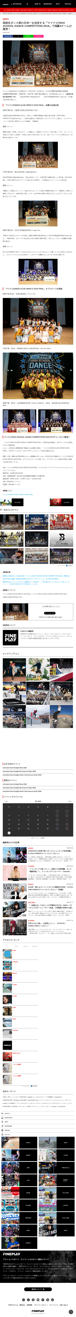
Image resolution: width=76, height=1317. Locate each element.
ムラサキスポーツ (39, 1097)
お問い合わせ (64, 1305)
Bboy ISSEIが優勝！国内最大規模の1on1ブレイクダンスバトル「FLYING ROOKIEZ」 (31, 579)
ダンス (38, 1103)
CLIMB (22, 10)
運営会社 (22, 1305)
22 (57, 824)
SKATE (9, 10)
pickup (54, 1106)
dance (6, 19)
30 (67, 828)
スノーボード (66, 1100)
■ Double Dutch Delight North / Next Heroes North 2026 (22, 775)
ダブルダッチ (56, 1103)
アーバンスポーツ (45, 1100)
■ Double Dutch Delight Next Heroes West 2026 (19, 771)
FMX (36, 10)
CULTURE (65, 10)
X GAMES (12, 1103)
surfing (5, 1103)
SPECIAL (68, 4)
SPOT (58, 4)
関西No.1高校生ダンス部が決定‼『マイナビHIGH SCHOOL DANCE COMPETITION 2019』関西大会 (36, 576)
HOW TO (38, 4)
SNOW (49, 10)
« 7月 (6, 801)
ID (27, 4)
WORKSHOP (48, 4)
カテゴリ (7, 1134)
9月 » (70, 801)
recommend (61, 1106)
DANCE (17, 10)
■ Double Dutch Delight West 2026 (15, 768)
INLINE (60, 10)
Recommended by (61, 565)
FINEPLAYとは (13, 1305)
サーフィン (35, 1106)
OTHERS (71, 10)
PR (9, 1097)
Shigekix (30, 1097)
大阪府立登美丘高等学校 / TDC (12, 597)
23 (67, 824)
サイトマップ (53, 1305)
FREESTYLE (30, 10)
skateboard (57, 1097)
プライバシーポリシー (41, 1305)
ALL (5, 10)
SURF (13, 10)
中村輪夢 (50, 1097)
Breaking (16, 1100)
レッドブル (15, 1097)
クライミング (66, 1103)
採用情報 (29, 1305)
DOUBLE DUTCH (42, 10)
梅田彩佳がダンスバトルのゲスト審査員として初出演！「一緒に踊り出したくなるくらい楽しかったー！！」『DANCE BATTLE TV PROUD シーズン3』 (36, 583)
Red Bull (14, 1106)
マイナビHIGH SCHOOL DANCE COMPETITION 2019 (49, 594)
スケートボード (46, 1106)
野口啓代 (24, 1100)
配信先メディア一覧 (38, 1289)
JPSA (4, 1097)
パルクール (56, 1100)
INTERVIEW (17, 4)
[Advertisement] (22, 748)
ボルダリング (46, 1103)
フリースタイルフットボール (26, 1103)
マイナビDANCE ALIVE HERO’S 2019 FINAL (18, 494)
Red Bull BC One (33, 1100)
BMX (25, 10)
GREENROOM (7, 1100)
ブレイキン (22, 1106)
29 (57, 828)
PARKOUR (55, 10)
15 (57, 820)
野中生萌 (23, 1097)
